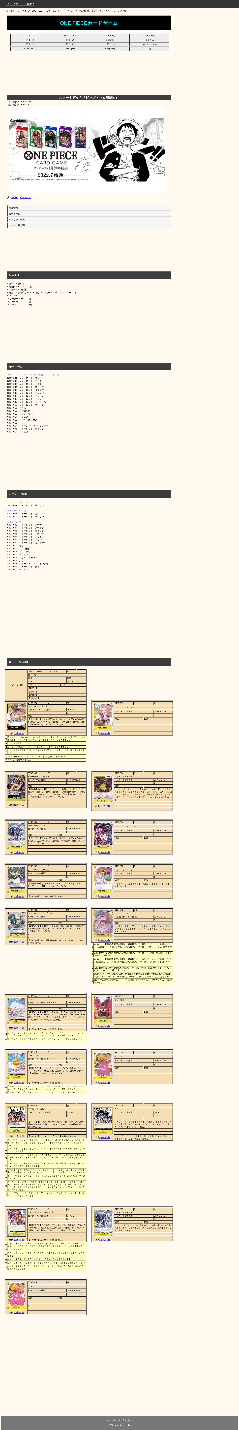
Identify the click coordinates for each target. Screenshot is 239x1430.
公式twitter (25, 197)
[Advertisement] (89, 76)
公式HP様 (19, 733)
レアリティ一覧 (17, 219)
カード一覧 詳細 (17, 225)
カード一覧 (14, 213)
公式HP (14, 197)
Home (5, 11)
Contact (116, 1420)
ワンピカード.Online (20, 4)
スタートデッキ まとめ (20, 11)
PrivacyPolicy (128, 1420)
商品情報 (13, 208)
